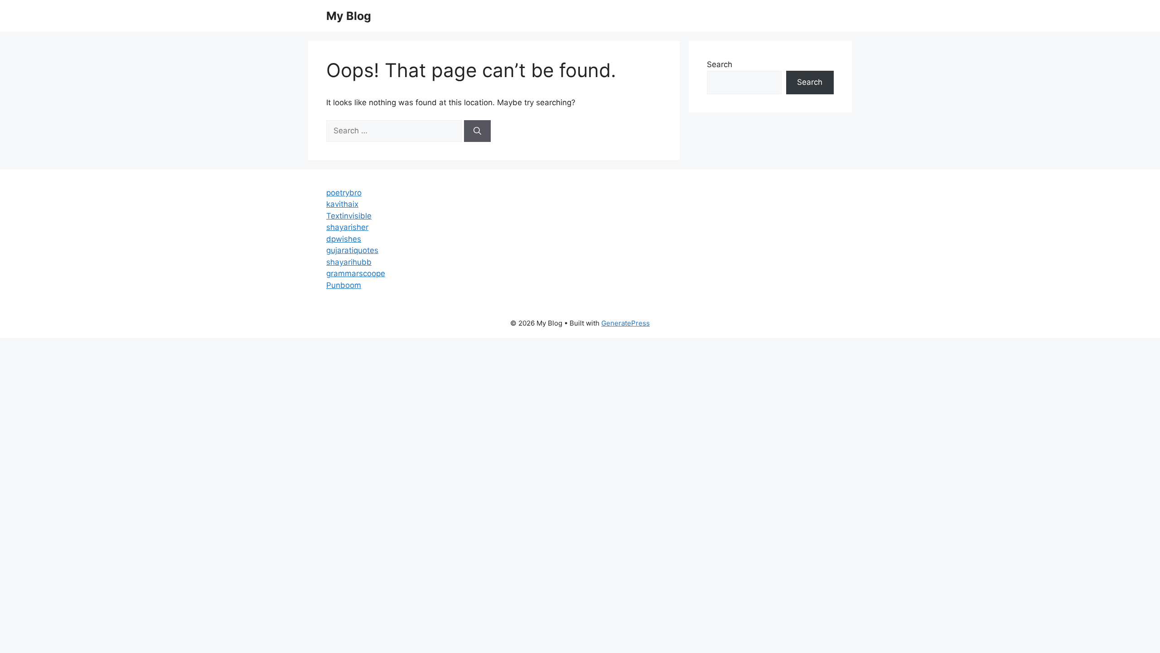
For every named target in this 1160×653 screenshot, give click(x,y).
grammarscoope (355, 273)
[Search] (477, 131)
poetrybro (344, 192)
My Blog (348, 16)
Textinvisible (349, 215)
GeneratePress (625, 323)
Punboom (343, 285)
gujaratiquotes (352, 250)
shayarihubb (349, 262)
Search (719, 64)
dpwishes (343, 239)
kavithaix (342, 204)
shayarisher (347, 227)
